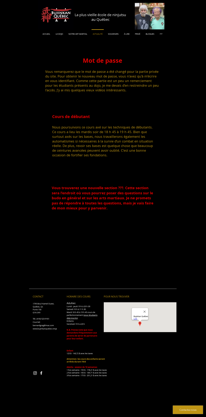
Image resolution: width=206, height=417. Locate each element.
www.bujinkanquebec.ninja (45, 328)
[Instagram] (35, 373)
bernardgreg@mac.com (43, 325)
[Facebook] (41, 373)
